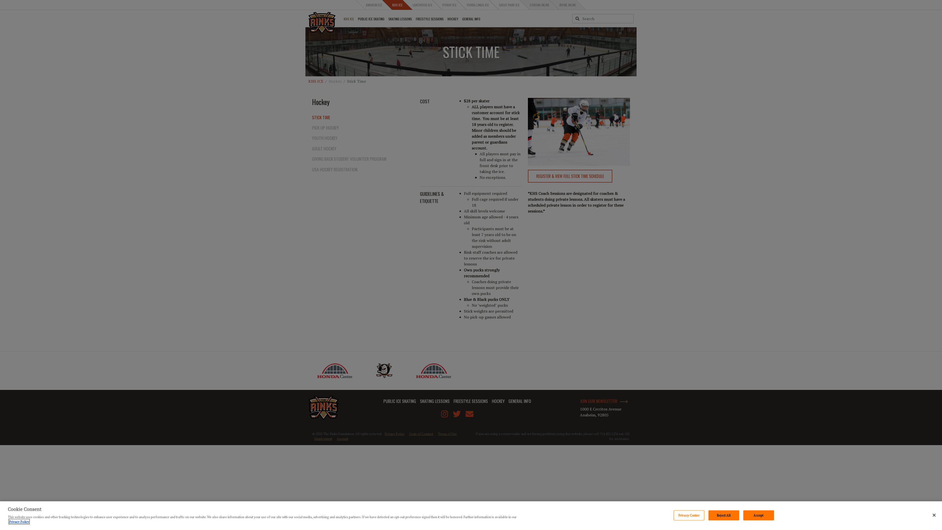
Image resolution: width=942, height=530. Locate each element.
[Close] (934, 515)
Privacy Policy (19, 521)
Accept (758, 515)
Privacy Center (689, 515)
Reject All (724, 515)
